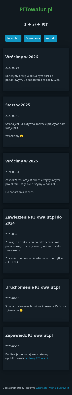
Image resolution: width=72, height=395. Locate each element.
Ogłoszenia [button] (33, 38)
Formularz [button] (13, 38)
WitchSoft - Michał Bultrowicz (52, 387)
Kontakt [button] (51, 38)
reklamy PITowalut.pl (38, 358)
